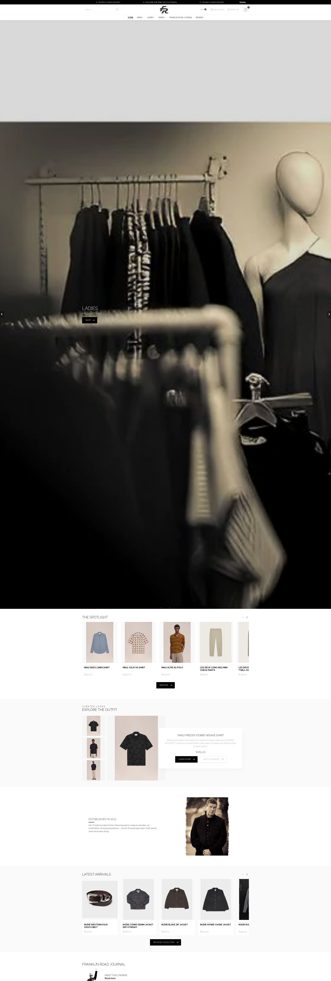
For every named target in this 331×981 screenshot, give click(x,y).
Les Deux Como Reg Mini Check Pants (213, 668)
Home (130, 17)
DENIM (161, 17)
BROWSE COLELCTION (163, 942)
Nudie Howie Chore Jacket (215, 924)
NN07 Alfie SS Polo (172, 667)
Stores (243, 2)
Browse (164, 685)
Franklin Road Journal (180, 17)
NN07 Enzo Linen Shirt (97, 667)
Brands (199, 17)
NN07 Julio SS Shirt (134, 667)
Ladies (150, 17)
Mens (139, 17)
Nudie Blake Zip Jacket (174, 924)
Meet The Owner (116, 975)
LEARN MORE (185, 759)
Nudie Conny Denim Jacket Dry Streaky (138, 925)
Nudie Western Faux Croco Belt (96, 925)
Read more (110, 978)
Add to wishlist (211, 759)
